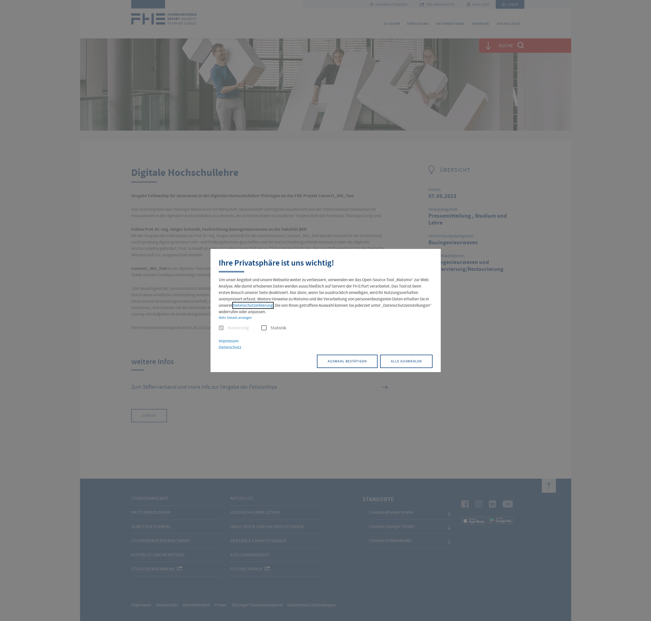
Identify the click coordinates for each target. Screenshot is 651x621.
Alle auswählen (406, 361)
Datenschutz (230, 347)
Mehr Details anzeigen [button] (235, 317)
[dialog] (326, 310)
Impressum (229, 341)
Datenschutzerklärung (253, 305)
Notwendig (238, 328)
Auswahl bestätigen (347, 361)
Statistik (278, 328)
